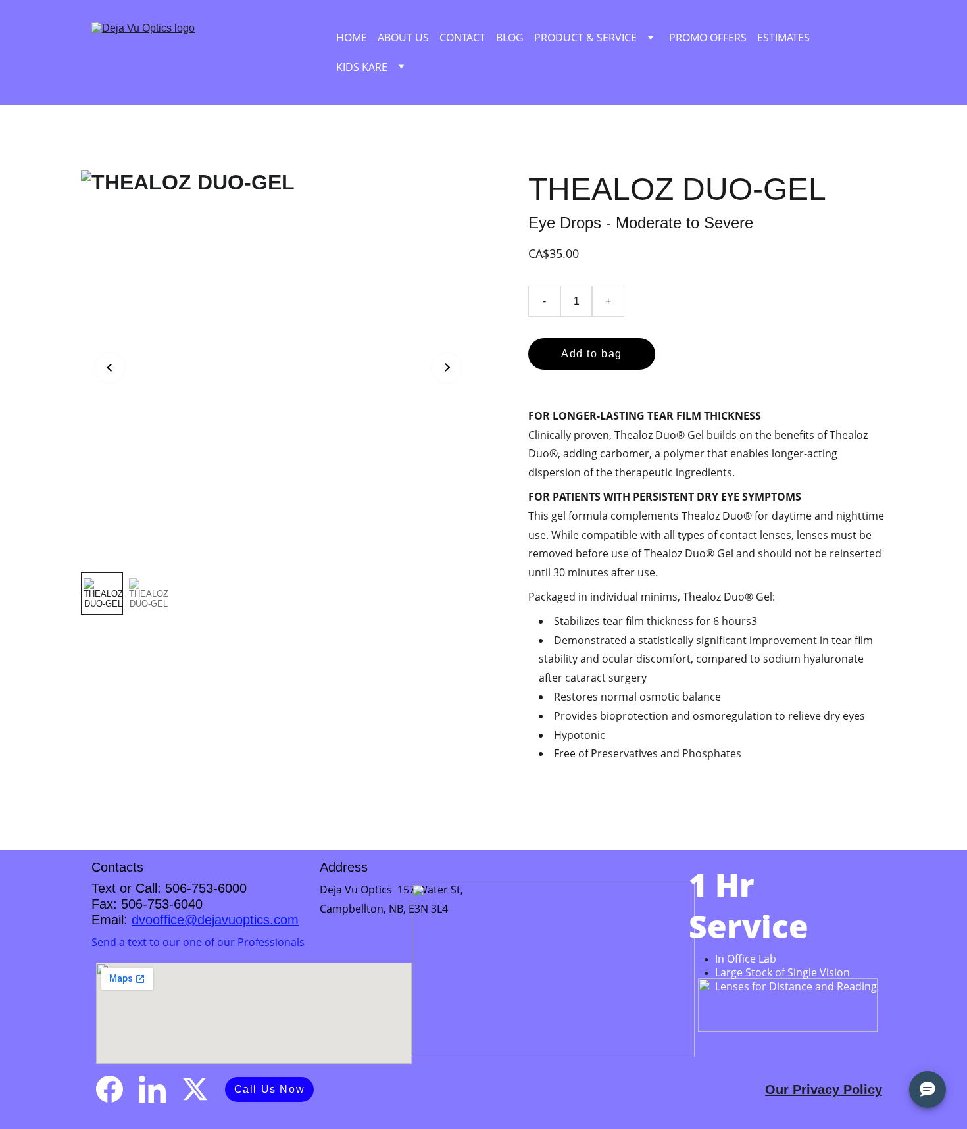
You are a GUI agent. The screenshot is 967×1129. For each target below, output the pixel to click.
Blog (510, 37)
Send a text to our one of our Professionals (198, 942)
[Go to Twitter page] (195, 1089)
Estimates (783, 37)
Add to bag (591, 353)
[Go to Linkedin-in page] (152, 1089)
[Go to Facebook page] (109, 1089)
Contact (462, 37)
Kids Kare (361, 67)
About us (403, 37)
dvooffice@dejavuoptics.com (215, 920)
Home (351, 37)
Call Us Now (269, 1089)
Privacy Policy (837, 1089)
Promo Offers (708, 37)
